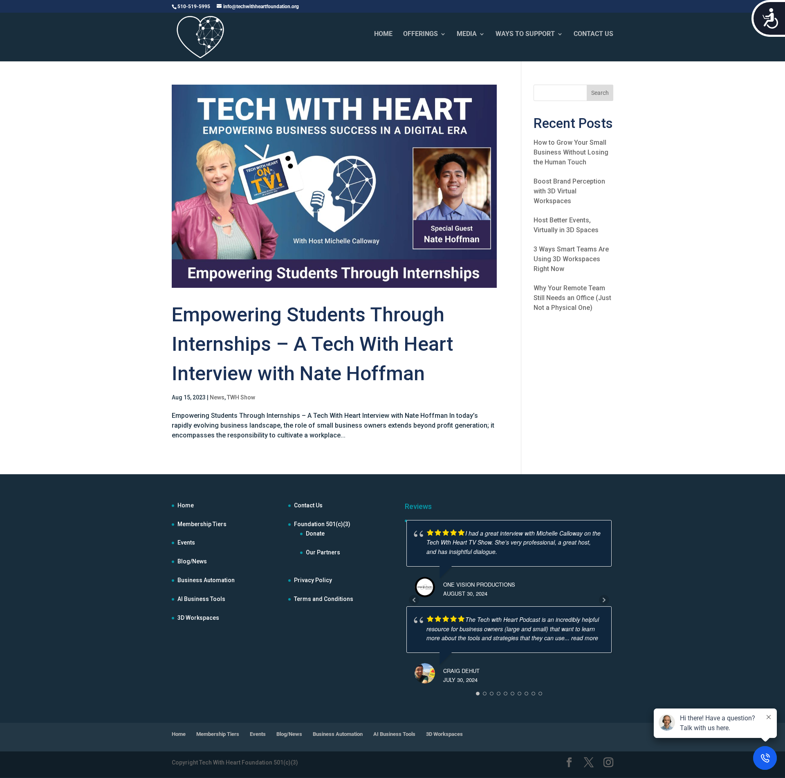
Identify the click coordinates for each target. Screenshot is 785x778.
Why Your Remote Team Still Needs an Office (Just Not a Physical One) (572, 298)
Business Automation (206, 580)
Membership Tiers (202, 524)
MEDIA (467, 34)
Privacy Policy (313, 580)
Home (185, 505)
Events (186, 542)
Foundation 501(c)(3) (322, 524)
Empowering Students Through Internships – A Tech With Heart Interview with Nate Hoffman (312, 344)
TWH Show (241, 397)
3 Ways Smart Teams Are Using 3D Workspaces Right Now (571, 259)
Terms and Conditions (323, 599)
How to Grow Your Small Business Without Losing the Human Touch (571, 152)
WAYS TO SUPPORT (525, 34)
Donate (315, 533)
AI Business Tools (201, 599)
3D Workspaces (198, 617)
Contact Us (308, 505)
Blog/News (192, 561)
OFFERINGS (420, 34)
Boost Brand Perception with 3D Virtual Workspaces (569, 191)
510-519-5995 (193, 6)
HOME (383, 34)
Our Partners (323, 552)
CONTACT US (593, 34)
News (217, 397)
